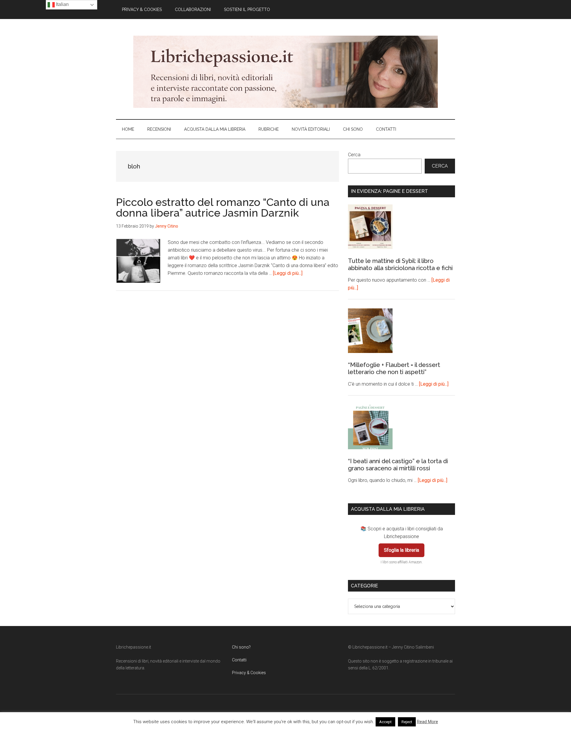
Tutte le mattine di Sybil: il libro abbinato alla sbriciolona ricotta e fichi (400, 264)
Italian (62, 4)
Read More (427, 721)
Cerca (354, 154)
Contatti (239, 660)
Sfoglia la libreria (401, 550)
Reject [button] (406, 722)
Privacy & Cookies (249, 672)
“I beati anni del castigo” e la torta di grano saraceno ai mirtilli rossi (398, 465)
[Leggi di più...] (287, 273)
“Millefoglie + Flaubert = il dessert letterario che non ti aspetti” (394, 368)
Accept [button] (385, 722)
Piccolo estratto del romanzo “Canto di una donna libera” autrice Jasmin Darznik (223, 207)
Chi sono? (241, 647)
